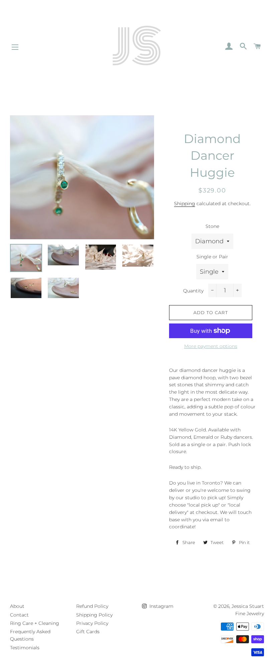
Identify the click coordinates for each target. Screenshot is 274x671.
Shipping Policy (94, 615)
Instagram (160, 606)
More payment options (210, 346)
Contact (19, 615)
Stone (212, 226)
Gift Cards (88, 632)
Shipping (184, 203)
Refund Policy (92, 606)
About (17, 606)
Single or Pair (212, 257)
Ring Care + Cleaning (34, 623)
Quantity (193, 291)
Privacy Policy (92, 623)
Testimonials (24, 648)
